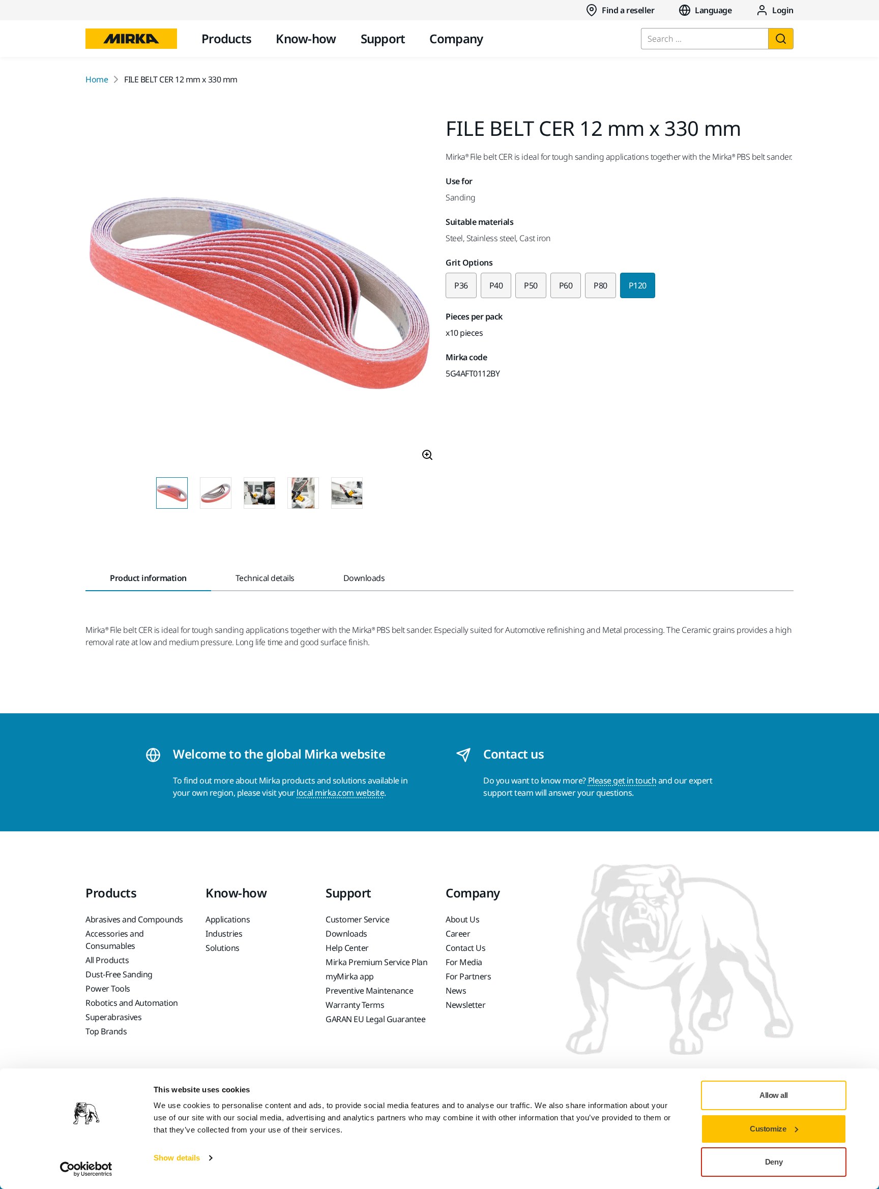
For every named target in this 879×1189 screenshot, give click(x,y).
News (456, 990)
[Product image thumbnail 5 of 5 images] (347, 493)
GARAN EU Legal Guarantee (375, 1019)
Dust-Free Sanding (119, 974)
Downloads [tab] (364, 578)
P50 (531, 285)
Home (96, 79)
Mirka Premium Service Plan (377, 962)
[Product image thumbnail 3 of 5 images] (259, 493)
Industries (224, 933)
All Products (107, 960)
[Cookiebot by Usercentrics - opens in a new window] (86, 1169)
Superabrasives (113, 1017)
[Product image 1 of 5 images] (259, 293)
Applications (228, 919)
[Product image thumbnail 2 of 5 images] (215, 493)
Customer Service (357, 919)
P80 (600, 285)
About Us (462, 919)
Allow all (773, 1095)
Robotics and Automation (131, 1002)
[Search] (781, 38)
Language (713, 10)
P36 (461, 285)
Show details (177, 1157)
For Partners (468, 976)
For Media (464, 962)
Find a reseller (628, 10)
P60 (566, 285)
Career (458, 933)
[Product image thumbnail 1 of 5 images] (172, 493)
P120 (638, 285)
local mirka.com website (340, 792)
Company (456, 38)
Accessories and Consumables (114, 939)
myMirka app (350, 976)
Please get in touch (622, 780)
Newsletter (465, 1004)
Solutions (223, 947)
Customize (768, 1128)
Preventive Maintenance (369, 990)
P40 (496, 285)
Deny (773, 1161)
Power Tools (107, 988)
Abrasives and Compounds (134, 919)
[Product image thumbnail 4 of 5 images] (303, 493)
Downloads (346, 933)
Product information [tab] (148, 578)
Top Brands (106, 1031)
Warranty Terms (355, 1004)
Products (226, 38)
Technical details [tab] (265, 578)
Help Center (347, 947)
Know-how (306, 38)
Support (383, 38)
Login (783, 10)
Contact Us (465, 947)
